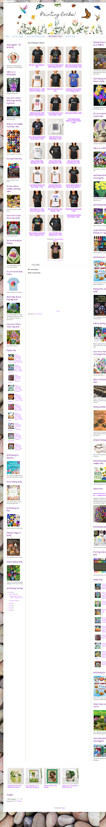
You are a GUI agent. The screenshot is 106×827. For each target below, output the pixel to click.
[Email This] (32, 265)
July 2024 (12, 594)
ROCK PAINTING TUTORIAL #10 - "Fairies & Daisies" (19, 388)
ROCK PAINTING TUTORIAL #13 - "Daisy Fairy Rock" (18, 446)
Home (7, 36)
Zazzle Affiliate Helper (58, 240)
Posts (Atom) (38, 314)
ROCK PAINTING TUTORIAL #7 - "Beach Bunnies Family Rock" (15, 417)
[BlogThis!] (34, 265)
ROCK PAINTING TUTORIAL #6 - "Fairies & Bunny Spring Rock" (15, 437)
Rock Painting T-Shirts (55, 36)
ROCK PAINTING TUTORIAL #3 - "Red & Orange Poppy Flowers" (15, 398)
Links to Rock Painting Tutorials (35, 36)
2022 (10, 605)
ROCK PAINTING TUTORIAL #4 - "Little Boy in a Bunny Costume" (15, 368)
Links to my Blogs (17, 36)
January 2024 (13, 600)
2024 (10, 592)
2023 (10, 603)
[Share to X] (35, 265)
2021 (10, 608)
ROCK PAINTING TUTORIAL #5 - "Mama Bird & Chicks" (19, 407)
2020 (10, 610)
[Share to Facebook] (37, 265)
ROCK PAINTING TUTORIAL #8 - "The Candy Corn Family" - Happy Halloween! (15, 358)
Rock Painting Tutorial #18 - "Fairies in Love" (16, 597)
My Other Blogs (70, 36)
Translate (19, 801)
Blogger (63, 808)
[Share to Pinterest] (39, 265)
